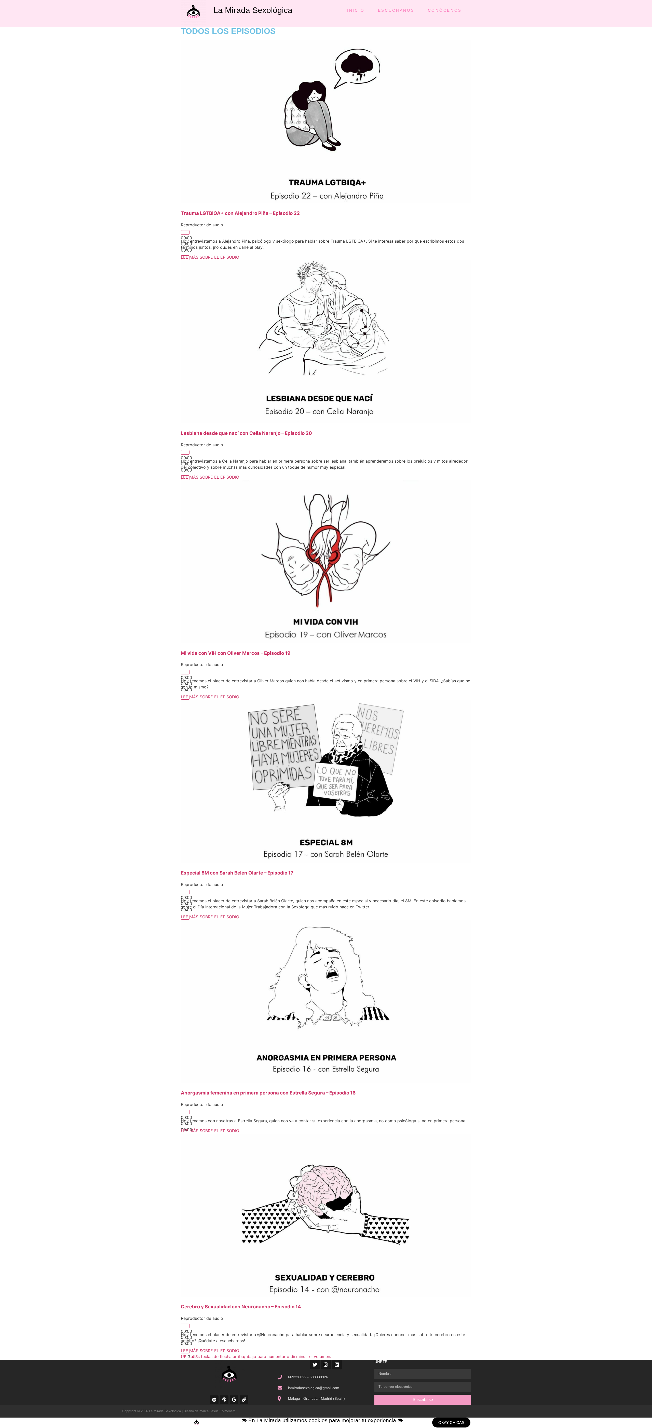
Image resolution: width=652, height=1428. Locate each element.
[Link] (244, 1399)
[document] (326, 1423)
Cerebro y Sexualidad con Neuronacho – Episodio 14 (241, 1307)
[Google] (234, 1399)
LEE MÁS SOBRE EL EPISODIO (210, 257)
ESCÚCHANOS (396, 10)
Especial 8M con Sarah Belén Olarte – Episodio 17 (237, 873)
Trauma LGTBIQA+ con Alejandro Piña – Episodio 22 (240, 213)
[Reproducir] (185, 232)
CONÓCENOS (445, 10)
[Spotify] (214, 1399)
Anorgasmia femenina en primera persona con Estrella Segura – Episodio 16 (268, 1093)
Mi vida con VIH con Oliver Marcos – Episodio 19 (235, 653)
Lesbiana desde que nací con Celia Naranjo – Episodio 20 (246, 433)
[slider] (256, 1356)
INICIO (355, 10)
